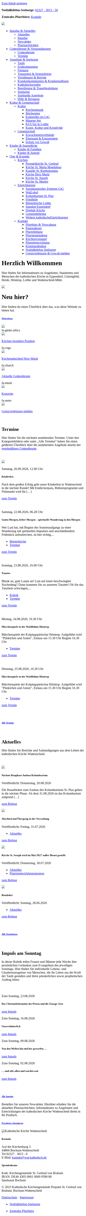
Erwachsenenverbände (40, 135)
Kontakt (36, 17)
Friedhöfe (32, 199)
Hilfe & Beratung (29, 99)
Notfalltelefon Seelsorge (41, 249)
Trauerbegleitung (38, 88)
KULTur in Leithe (37, 124)
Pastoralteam (34, 228)
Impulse (23, 38)
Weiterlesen (7, 318)
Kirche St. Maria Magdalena (43, 167)
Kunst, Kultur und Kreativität (44, 127)
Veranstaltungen (30, 48)
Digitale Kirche (35, 210)
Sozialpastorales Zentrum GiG (45, 188)
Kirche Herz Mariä (37, 174)
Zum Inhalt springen (14, 3)
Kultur (22, 106)
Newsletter (24, 41)
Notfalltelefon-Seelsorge (25, 1204)
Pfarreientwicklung (38, 242)
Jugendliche (23, 145)
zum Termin (9, 498)
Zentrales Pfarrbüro (22, 1211)
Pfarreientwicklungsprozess (27, 873)
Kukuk (14, 595)
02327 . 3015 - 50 (46, 10)
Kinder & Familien (29, 149)
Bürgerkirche (18, 541)
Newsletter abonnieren (12, 1123)
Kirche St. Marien (37, 181)
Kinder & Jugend (28, 153)
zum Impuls (9, 1011)
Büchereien (33, 113)
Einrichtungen (26, 185)
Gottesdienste (26, 52)
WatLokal (32, 192)
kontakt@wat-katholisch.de (29, 1157)
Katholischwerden (29, 84)
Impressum (27, 1197)
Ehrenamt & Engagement (42, 138)
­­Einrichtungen (47, 217)
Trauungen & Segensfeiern (34, 74)
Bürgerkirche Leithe (38, 203)
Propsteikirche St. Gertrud (42, 163)
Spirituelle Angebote (30, 95)
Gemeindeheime (36, 214)
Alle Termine (8, 723)
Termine (23, 56)
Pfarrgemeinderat (36, 235)
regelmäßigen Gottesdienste (19, 448)
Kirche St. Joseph (37, 178)
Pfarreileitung (34, 231)
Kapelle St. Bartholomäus (42, 170)
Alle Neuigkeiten (9, 934)
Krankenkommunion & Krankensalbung (43, 81)
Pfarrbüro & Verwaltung (41, 224)
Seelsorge (24, 59)
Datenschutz (9, 1197)
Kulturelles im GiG (38, 117)
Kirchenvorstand (36, 239)
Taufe (21, 63)
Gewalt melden (48, 253)
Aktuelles (22, 30)
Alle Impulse (7, 1096)
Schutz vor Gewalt (37, 142)
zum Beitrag (9, 803)
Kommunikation (36, 246)
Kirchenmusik (34, 109)
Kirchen (23, 160)
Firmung (23, 70)
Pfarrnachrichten (28, 45)
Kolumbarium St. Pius (40, 196)
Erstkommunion (28, 66)
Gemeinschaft (24, 102)
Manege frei (33, 120)
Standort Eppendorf (38, 206)
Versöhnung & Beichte (32, 77)
